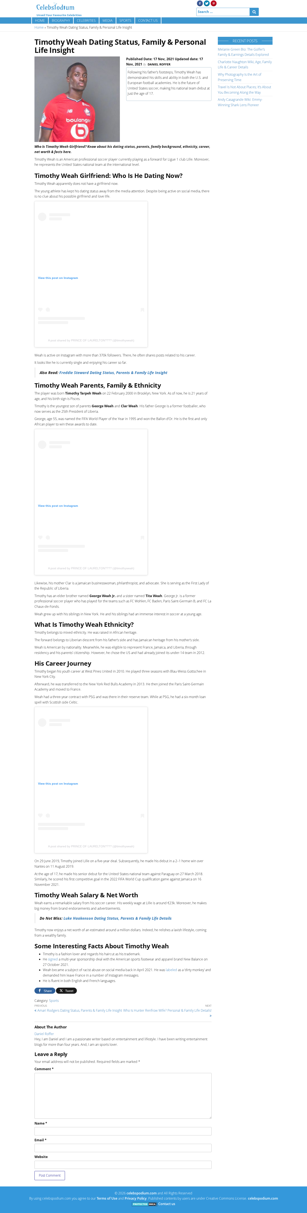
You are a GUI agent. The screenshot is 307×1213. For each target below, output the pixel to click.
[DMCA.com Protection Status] (144, 1204)
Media (108, 20)
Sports (125, 20)
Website (41, 1156)
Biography (61, 20)
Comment (44, 1069)
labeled (171, 970)
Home (40, 20)
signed (53, 959)
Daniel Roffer (159, 64)
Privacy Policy (136, 1198)
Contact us (148, 20)
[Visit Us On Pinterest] (213, 3)
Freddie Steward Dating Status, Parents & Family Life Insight (113, 372)
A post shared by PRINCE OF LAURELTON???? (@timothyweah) (91, 340)
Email (40, 1140)
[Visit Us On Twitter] (206, 3)
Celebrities (86, 20)
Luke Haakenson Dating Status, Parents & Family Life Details (117, 918)
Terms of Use (107, 1198)
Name (40, 1123)
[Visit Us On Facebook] (199, 3)
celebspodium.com (142, 1193)
